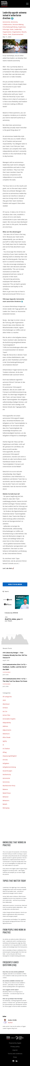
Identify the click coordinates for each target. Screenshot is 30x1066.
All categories (7, 696)
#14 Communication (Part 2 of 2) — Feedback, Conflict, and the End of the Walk (15, 667)
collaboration (7, 24)
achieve (5, 708)
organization (16, 32)
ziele (9, 34)
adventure (6, 734)
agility (5, 741)
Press (15, 1057)
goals (11, 29)
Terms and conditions (15, 1053)
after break (6, 737)
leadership (18, 29)
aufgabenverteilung (9, 767)
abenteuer (6, 704)
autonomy (14, 22)
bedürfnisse (7, 793)
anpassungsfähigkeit (10, 756)
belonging (6, 808)
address (5, 726)
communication (6, 672)
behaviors (6, 800)
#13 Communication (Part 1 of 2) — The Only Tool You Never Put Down (15, 680)
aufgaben (6, 763)
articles (5, 760)
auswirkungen (7, 771)
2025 (4, 700)
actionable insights (9, 719)
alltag (5, 752)
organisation (7, 32)
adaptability (7, 722)
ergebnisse (22, 27)
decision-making (18, 24)
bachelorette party (9, 786)
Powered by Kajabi (15, 1043)
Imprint (15, 1050)
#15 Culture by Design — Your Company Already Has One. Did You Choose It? (15, 655)
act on (5, 711)
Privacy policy (15, 1046)
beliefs (5, 804)
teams (5, 34)
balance (5, 789)
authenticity (7, 774)
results (24, 32)
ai (3, 745)
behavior (6, 797)
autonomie (6, 22)
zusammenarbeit (17, 34)
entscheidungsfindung (10, 27)
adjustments (7, 730)
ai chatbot (6, 748)
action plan (6, 715)
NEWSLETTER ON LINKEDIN (15, 584)
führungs (6, 29)
